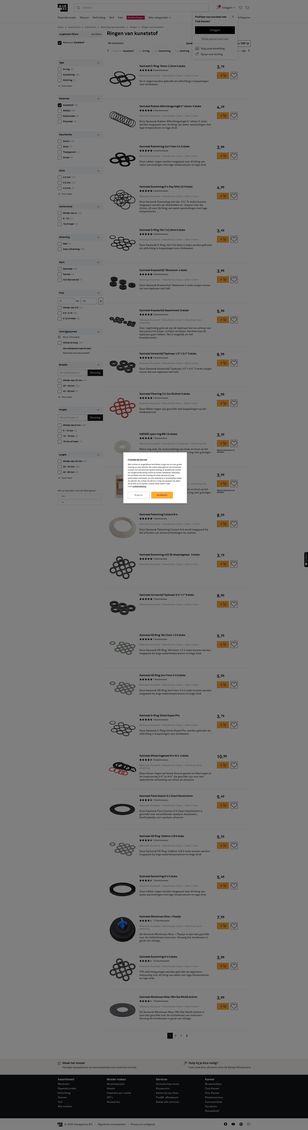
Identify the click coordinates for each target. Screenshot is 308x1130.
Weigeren (138, 495)
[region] (155, 477)
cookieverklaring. (139, 486)
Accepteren (162, 495)
